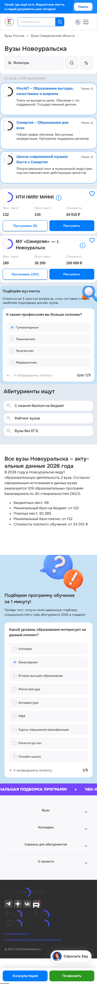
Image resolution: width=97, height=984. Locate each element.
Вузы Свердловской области (53, 36)
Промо (85, 88)
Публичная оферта (17, 934)
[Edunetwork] (9, 21)
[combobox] (40, 21)
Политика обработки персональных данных (33, 940)
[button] (48, 812)
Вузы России (14, 36)
